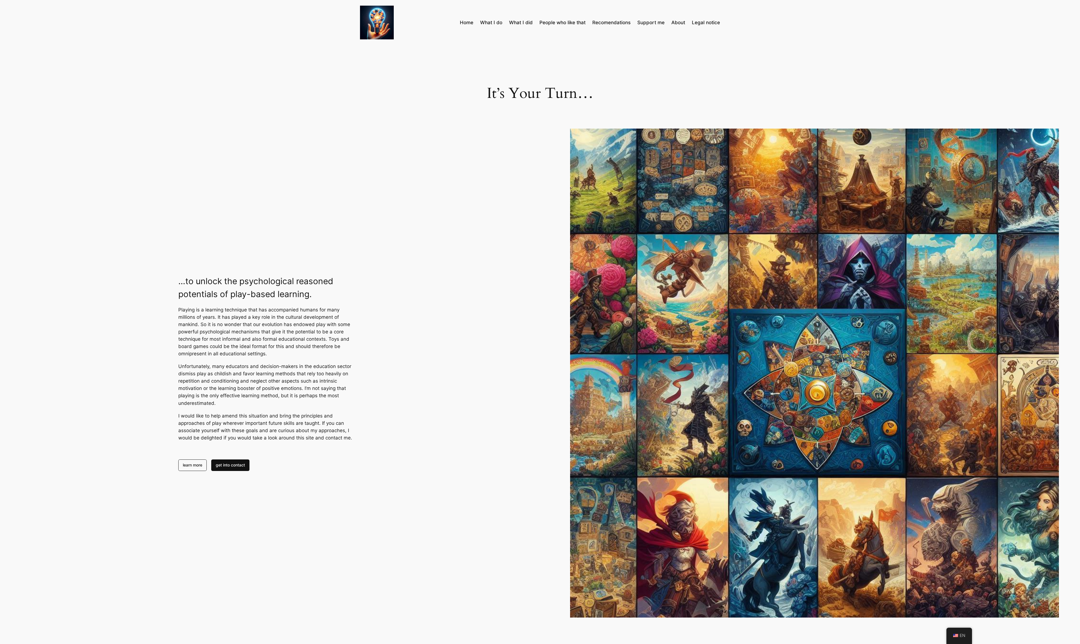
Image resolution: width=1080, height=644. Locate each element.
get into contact (230, 465)
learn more (192, 465)
